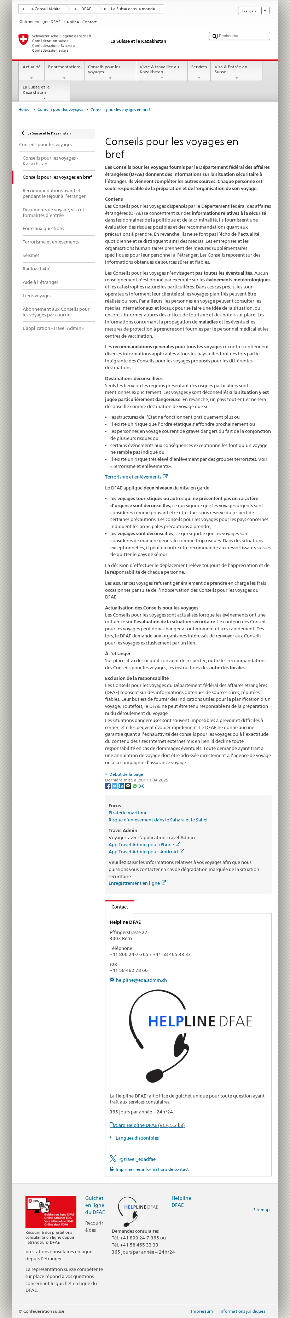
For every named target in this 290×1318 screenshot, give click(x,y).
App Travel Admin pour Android (143, 851)
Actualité (32, 66)
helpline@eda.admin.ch (141, 980)
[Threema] (128, 785)
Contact (116, 907)
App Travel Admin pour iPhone (141, 844)
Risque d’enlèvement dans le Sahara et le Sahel (158, 820)
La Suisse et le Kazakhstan (36, 89)
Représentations (64, 66)
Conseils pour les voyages (104, 69)
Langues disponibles (137, 1138)
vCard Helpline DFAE (149, 1125)
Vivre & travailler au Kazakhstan (159, 69)
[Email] (141, 785)
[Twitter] (115, 785)
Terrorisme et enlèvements (133, 477)
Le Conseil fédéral (45, 9)
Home (23, 109)
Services (199, 66)
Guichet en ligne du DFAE (95, 1205)
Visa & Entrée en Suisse (231, 69)
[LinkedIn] (121, 785)
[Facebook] (108, 785)
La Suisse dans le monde (133, 9)
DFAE (86, 9)
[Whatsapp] (135, 785)
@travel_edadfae (137, 1159)
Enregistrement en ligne (134, 883)
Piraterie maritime (128, 812)
